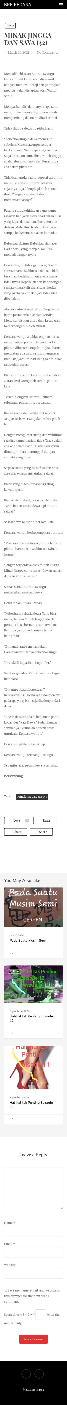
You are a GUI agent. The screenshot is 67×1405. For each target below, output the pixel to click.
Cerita (10, 25)
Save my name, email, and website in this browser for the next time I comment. (32, 1296)
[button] (61, 4)
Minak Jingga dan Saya (32, 796)
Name (9, 1223)
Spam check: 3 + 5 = (19, 1314)
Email (9, 1244)
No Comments (47, 52)
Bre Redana (17, 4)
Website (10, 1265)
